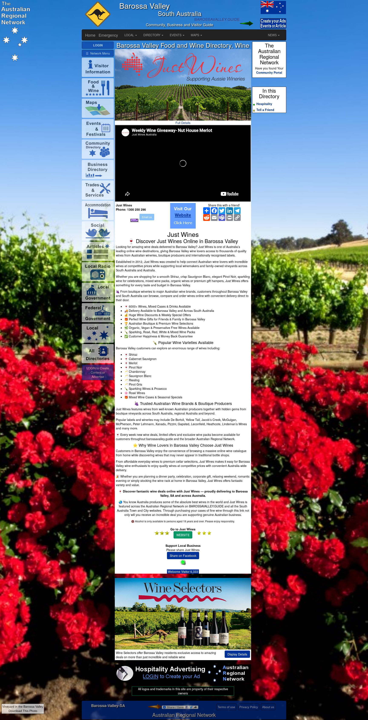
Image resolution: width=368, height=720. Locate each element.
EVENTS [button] (176, 35)
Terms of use (226, 707)
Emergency (108, 35)
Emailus (147, 217)
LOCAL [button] (129, 35)
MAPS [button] (195, 35)
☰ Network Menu (98, 53)
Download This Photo (23, 711)
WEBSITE (183, 535)
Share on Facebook (183, 555)
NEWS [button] (272, 35)
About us (268, 707)
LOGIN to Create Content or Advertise (97, 372)
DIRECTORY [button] (152, 35)
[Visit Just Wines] (183, 216)
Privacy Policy (248, 707)
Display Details (237, 654)
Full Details (182, 123)
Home (90, 35)
